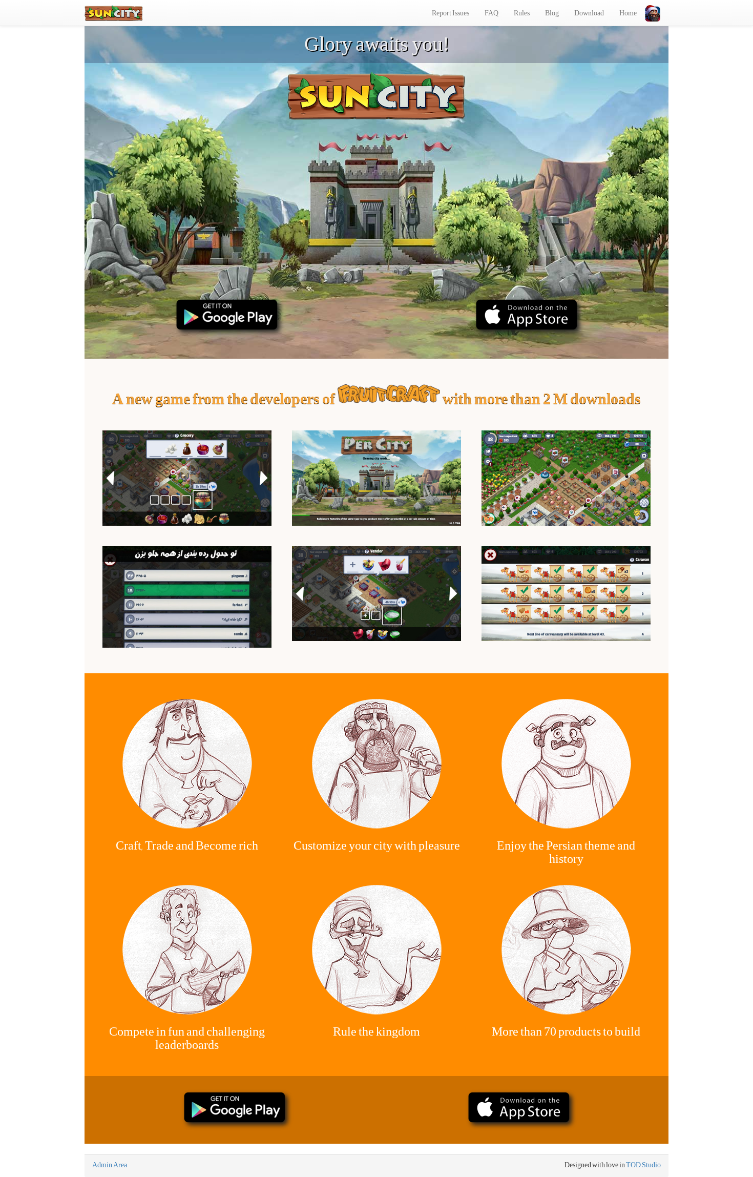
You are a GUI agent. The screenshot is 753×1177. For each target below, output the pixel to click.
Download (589, 13)
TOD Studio (643, 1165)
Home (628, 13)
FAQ (491, 13)
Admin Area (109, 1165)
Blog (552, 13)
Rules (522, 13)
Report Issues (450, 13)
